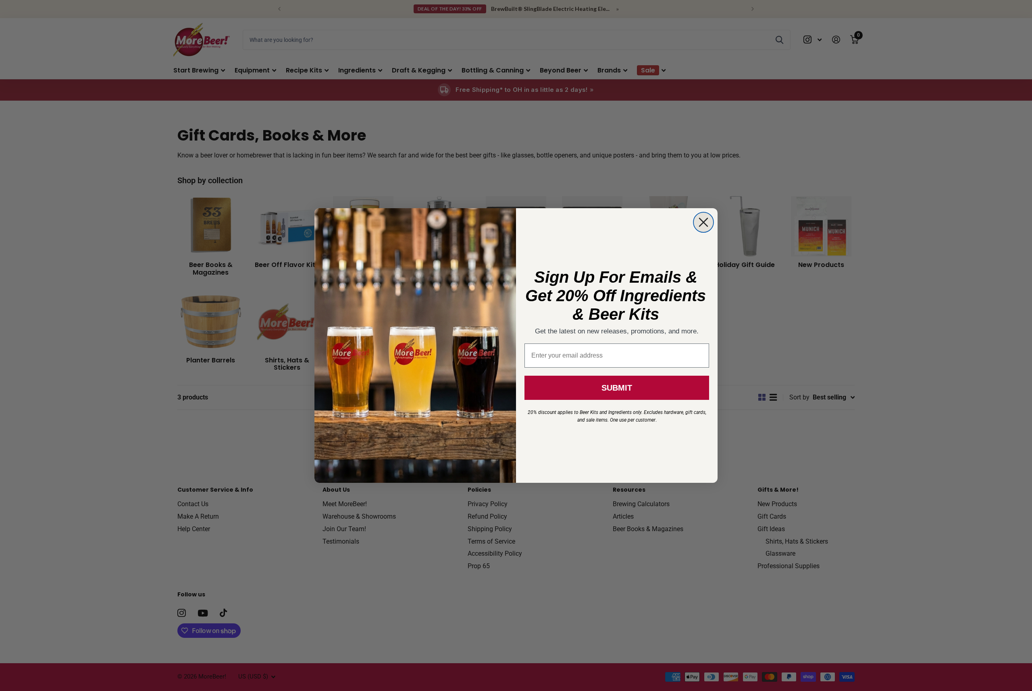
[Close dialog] (703, 222)
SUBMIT (616, 387)
